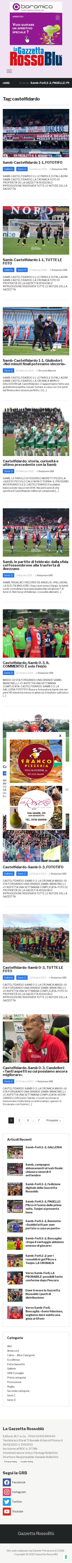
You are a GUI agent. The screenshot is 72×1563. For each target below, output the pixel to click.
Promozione (14, 1382)
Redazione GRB (59, 169)
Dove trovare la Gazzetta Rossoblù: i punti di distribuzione (43, 1294)
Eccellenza (13, 1359)
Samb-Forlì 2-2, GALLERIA (44, 1147)
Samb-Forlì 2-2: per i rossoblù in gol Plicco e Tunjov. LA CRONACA (41, 1259)
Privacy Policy (10, 1461)
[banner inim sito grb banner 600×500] (36, 23)
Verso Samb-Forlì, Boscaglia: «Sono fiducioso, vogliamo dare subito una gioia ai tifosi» (44, 1313)
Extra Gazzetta (16, 1364)
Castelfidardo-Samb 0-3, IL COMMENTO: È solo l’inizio (26, 664)
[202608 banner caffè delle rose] (36, 807)
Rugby (11, 1386)
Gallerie (8, 169)
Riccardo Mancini (47, 370)
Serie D (22, 169)
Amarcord (13, 1350)
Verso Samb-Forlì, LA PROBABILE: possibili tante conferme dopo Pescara (44, 1276)
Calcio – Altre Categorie (21, 1355)
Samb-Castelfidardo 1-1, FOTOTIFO (32, 162)
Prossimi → (53, 1120)
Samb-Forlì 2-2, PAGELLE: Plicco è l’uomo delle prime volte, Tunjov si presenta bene (44, 1207)
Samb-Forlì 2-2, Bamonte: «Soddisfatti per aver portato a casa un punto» (43, 1224)
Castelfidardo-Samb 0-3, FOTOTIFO (33, 867)
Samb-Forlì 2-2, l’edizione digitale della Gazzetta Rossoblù (43, 1188)
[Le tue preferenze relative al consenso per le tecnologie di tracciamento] (66, 1557)
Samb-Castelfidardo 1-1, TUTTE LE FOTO (32, 261)
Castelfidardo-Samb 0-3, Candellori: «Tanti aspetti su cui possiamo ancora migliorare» (35, 1071)
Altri (9, 1346)
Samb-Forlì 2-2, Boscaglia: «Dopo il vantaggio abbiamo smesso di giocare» (45, 1242)
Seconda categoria (18, 1390)
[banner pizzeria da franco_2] (36, 761)
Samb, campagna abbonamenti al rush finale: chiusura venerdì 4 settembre (44, 1170)
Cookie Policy (26, 1461)
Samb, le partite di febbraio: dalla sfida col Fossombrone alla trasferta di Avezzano (35, 565)
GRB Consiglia (15, 1373)
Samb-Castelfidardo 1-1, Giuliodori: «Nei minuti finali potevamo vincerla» (34, 362)
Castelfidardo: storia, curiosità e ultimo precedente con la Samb (31, 463)
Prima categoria (16, 1377)
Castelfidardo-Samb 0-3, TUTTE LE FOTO (33, 969)
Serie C (11, 1395)
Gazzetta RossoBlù (36, 1533)
